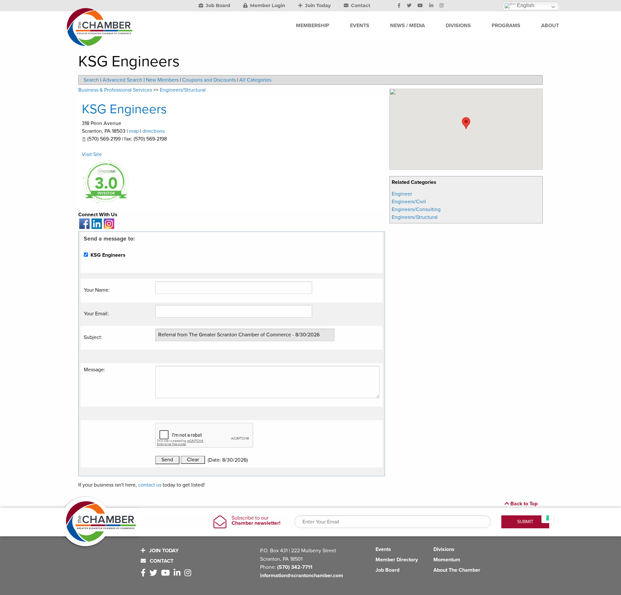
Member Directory (397, 559)
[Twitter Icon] (409, 5)
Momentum (446, 559)
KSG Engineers (124, 109)
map (134, 131)
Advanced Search (122, 80)
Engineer (402, 194)
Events (383, 549)
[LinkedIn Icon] (431, 5)
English (525, 5)
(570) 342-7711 (294, 567)
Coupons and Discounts (209, 80)
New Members (162, 80)
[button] (466, 123)
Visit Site (92, 154)
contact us (149, 485)
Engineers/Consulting (416, 209)
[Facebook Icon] (399, 5)
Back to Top (523, 503)
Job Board (217, 5)
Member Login (267, 5)
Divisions (443, 549)
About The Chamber (456, 570)
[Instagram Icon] (442, 5)
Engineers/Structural (415, 217)
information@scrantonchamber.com (301, 575)
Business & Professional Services (115, 90)
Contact (360, 5)
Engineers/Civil (409, 201)
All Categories (255, 80)
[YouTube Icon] (420, 5)
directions (153, 131)
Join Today (317, 5)
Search (91, 80)
